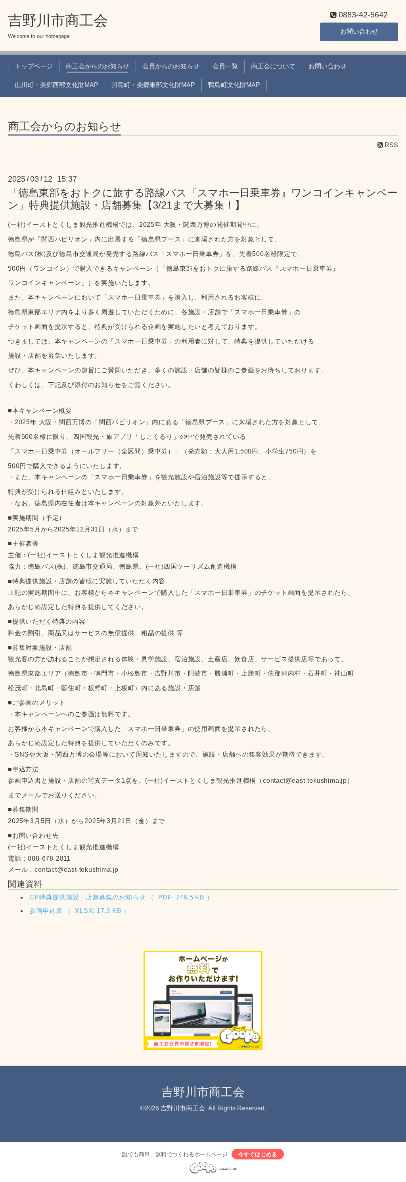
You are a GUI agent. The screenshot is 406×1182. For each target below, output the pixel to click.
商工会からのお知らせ (97, 66)
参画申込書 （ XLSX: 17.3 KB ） (79, 910)
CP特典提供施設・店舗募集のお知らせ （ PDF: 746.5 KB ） (121, 897)
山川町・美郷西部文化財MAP (56, 85)
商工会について (273, 66)
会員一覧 (225, 66)
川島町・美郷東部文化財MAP (153, 85)
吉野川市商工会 (58, 20)
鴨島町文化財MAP (234, 85)
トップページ (34, 66)
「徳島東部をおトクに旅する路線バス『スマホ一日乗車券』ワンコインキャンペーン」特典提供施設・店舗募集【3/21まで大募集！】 (203, 199)
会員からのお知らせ (170, 66)
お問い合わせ (359, 31)
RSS (390, 145)
